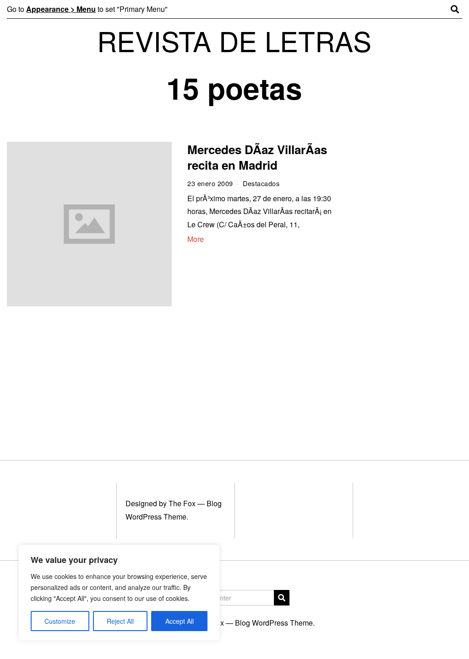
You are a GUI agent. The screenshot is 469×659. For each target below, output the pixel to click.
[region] (119, 593)
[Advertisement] (406, 282)
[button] (281, 597)
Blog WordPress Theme (274, 622)
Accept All (179, 621)
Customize (59, 621)
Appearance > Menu (61, 9)
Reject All (120, 621)
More (195, 239)
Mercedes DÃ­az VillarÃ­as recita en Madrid (257, 157)
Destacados (261, 183)
